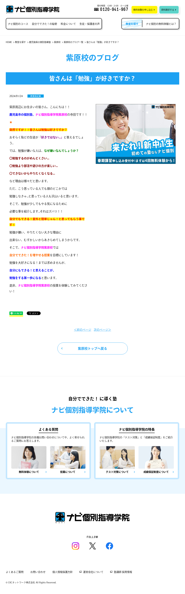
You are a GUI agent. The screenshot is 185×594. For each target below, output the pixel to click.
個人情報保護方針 (62, 572)
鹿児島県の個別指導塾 (40, 42)
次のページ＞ (102, 329)
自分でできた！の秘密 (44, 24)
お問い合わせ (38, 572)
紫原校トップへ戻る (92, 348)
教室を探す (20, 42)
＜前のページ (82, 329)
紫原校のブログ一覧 (73, 42)
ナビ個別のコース (18, 24)
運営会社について (93, 572)
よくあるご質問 (14, 572)
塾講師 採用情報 (123, 572)
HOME (9, 42)
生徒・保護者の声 (89, 24)
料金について (68, 24)
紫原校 (57, 42)
